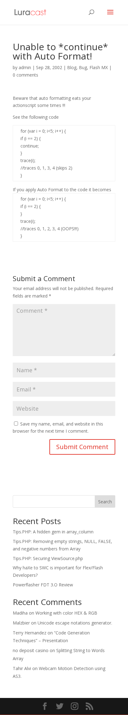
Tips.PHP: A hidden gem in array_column (53, 532)
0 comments (25, 75)
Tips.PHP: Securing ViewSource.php (48, 558)
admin (25, 67)
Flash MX (98, 67)
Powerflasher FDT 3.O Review (43, 585)
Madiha (20, 613)
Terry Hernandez (29, 633)
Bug (83, 67)
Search (105, 502)
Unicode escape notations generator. (75, 623)
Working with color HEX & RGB (66, 613)
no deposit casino (30, 650)
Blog (71, 67)
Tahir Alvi (22, 668)
